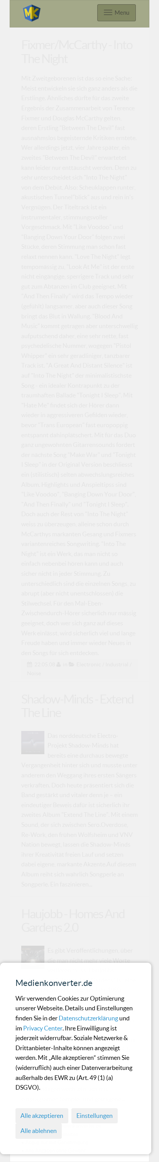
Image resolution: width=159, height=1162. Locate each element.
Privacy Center (43, 1028)
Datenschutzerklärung (89, 1018)
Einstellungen (94, 1115)
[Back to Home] (31, 12)
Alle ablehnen (38, 1130)
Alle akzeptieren (41, 1115)
